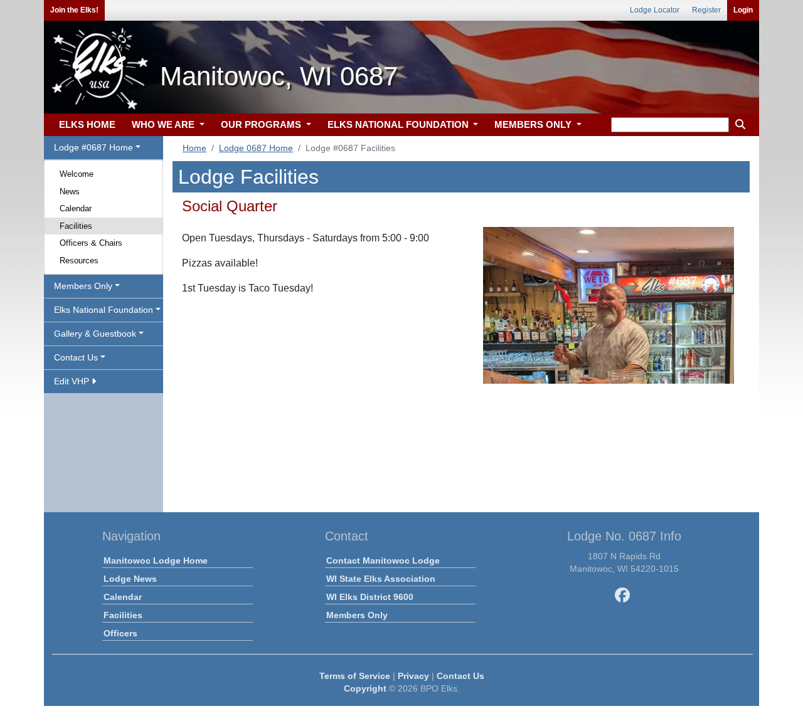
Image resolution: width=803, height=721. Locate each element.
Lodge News (130, 579)
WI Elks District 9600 (369, 597)
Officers (120, 633)
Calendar (76, 208)
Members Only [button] (83, 286)
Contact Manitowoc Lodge (383, 560)
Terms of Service (354, 676)
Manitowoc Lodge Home (156, 560)
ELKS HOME (87, 124)
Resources (79, 260)
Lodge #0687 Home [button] (93, 147)
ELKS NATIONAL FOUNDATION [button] (399, 124)
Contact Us (460, 676)
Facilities (76, 226)
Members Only (357, 615)
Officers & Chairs (91, 243)
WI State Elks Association (380, 579)
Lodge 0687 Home (256, 148)
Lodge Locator (654, 10)
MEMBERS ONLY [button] (534, 124)
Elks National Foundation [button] (103, 310)
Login (743, 10)
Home (194, 148)
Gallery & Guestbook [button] (95, 334)
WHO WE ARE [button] (164, 124)
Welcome (76, 174)
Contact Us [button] (76, 357)
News (70, 191)
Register (706, 10)
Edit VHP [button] (73, 381)
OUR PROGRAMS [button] (262, 124)
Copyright (365, 688)
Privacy (413, 676)
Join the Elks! (74, 10)
